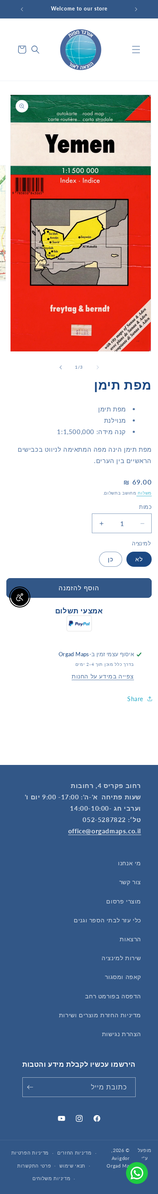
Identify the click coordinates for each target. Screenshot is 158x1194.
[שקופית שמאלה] (97, 367)
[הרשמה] (31, 1087)
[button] (136, 49)
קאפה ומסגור (123, 976)
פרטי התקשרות (34, 1165)
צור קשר (130, 881)
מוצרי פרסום (123, 901)
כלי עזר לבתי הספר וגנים (107, 920)
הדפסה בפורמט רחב (113, 996)
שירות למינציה (121, 957)
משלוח (144, 492)
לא (139, 559)
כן (110, 559)
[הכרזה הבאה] (22, 9)
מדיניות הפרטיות (30, 1152)
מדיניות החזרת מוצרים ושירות (100, 1015)
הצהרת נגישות (121, 1033)
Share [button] (135, 698)
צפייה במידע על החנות (103, 676)
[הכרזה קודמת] (136, 9)
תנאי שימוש (72, 1165)
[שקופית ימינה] (60, 367)
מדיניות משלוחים (51, 1178)
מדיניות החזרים (74, 1152)
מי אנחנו (129, 863)
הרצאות (130, 939)
